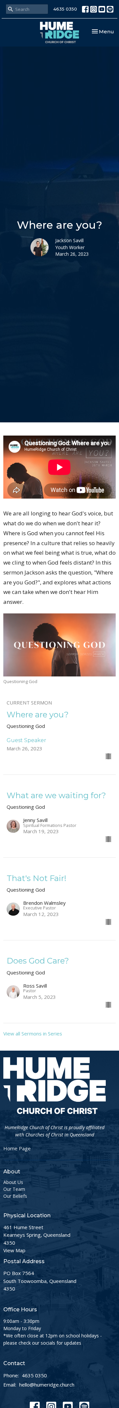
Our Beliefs (15, 1196)
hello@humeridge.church (46, 1384)
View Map (14, 1250)
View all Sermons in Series (32, 1033)
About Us (13, 1182)
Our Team (14, 1189)
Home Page (17, 1148)
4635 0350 (65, 9)
